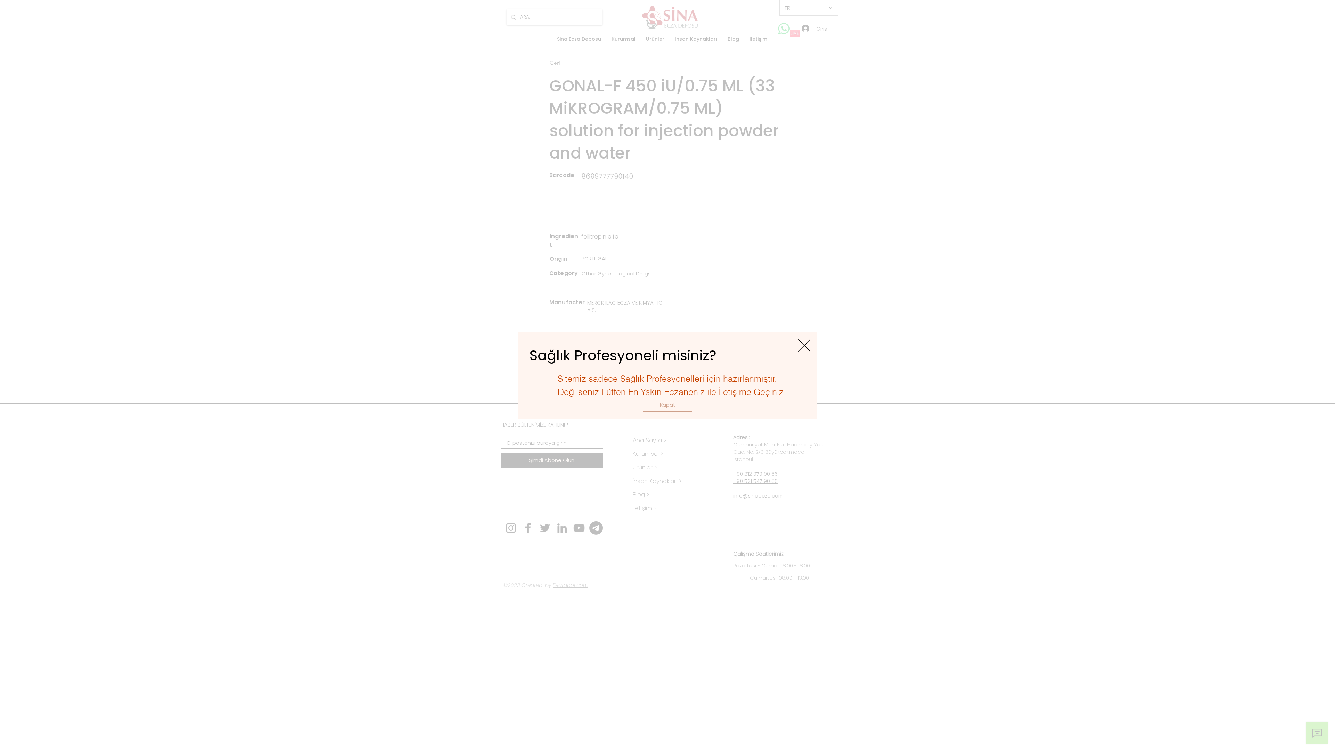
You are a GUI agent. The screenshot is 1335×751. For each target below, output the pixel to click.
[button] (667, 405)
